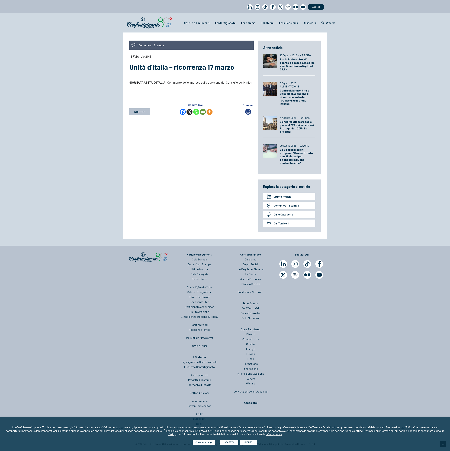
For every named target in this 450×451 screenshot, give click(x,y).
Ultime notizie (282, 196)
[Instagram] (295, 264)
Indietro (139, 111)
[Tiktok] (307, 264)
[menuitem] (249, 10)
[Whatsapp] (196, 112)
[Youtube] (319, 275)
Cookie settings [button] (203, 442)
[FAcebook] (319, 264)
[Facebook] (183, 112)
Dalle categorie (283, 214)
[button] (328, 22)
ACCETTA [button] (229, 442)
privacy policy (274, 434)
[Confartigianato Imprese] (149, 23)
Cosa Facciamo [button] (288, 23)
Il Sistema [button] (267, 23)
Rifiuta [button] (248, 442)
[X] (189, 112)
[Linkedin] (283, 264)
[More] (210, 112)
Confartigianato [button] (225, 23)
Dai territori (281, 223)
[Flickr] (307, 275)
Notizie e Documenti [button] (197, 23)
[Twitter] (283, 275)
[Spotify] (295, 275)
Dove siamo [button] (248, 23)
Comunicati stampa (286, 205)
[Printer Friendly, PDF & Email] (248, 113)
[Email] (203, 112)
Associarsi (310, 23)
